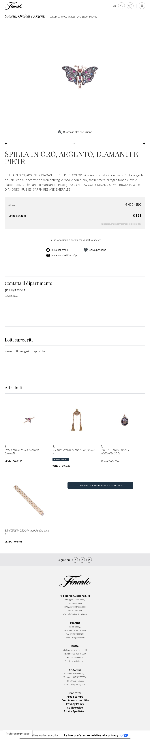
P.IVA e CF (68, 607)
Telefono (68, 630)
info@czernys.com (78, 684)
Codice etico (75, 707)
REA (69, 610)
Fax (67, 634)
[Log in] (130, 5)
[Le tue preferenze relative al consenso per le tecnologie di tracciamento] (17, 733)
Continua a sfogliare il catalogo (100, 485)
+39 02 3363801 (79, 630)
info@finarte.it (78, 637)
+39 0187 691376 (79, 677)
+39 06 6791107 (79, 653)
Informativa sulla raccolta (40, 735)
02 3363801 (11, 295)
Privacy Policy (75, 704)
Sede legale (68, 599)
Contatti (75, 693)
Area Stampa (75, 696)
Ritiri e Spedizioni (75, 711)
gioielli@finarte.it (15, 290)
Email (68, 637)
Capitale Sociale (70, 614)
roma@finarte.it (78, 661)
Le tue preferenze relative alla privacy (91, 735)
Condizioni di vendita (75, 700)
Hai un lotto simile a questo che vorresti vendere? (75, 240)
